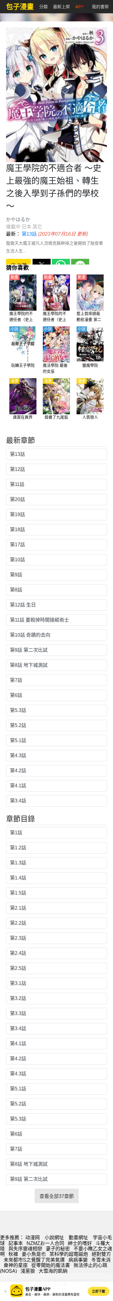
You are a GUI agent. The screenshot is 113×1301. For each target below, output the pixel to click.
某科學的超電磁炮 (68, 1254)
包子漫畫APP (38, 1289)
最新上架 (61, 6)
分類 (43, 6)
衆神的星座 (16, 1265)
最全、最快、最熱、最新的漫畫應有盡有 (52, 1294)
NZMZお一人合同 (45, 1243)
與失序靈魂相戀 (25, 1248)
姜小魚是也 (34, 1254)
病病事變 (78, 1259)
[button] (5, 1291)
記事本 (15, 1243)
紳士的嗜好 (80, 1243)
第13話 (29, 234)
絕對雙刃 (101, 1254)
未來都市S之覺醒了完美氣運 (34, 1259)
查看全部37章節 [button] (56, 1196)
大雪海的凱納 (53, 1271)
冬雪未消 (101, 1259)
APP (79, 6)
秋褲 (13, 1254)
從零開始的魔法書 (50, 1265)
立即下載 (98, 1291)
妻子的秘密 (58, 1248)
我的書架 (100, 6)
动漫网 (32, 1237)
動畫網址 (78, 1237)
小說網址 (54, 1237)
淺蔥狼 (27, 1271)
